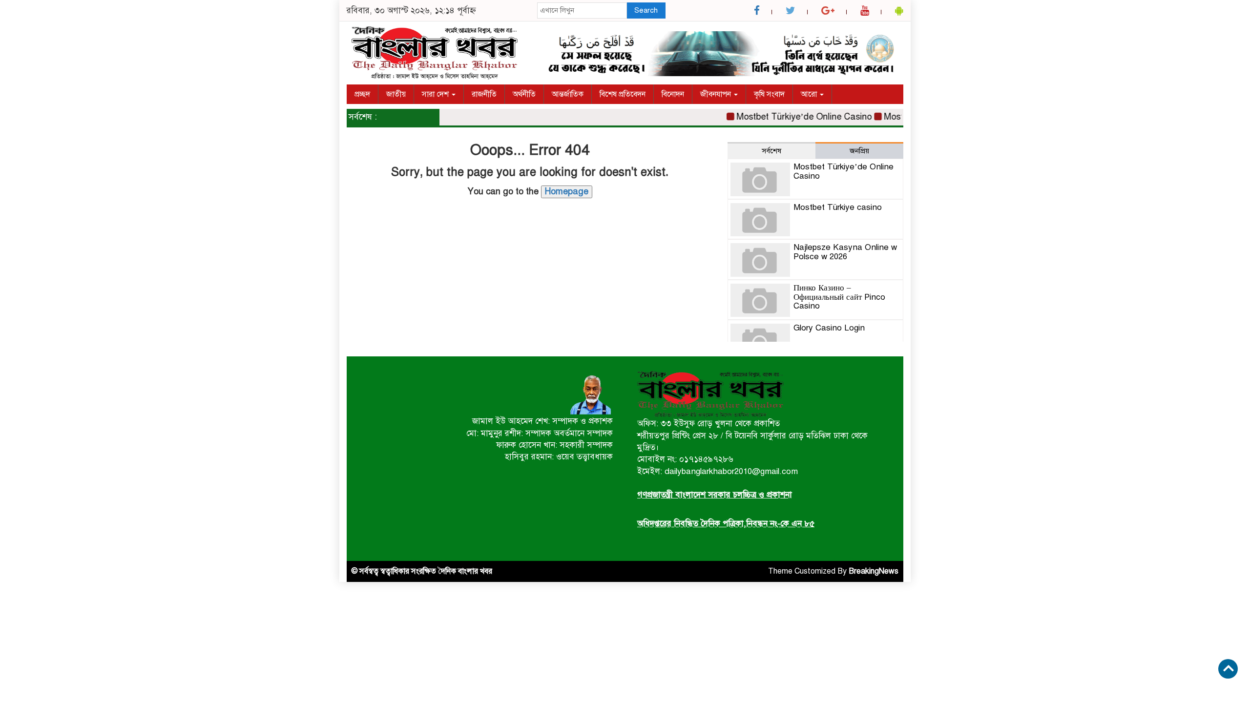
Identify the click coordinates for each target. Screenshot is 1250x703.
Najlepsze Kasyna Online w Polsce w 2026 (845, 252)
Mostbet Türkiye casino (837, 207)
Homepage (566, 191)
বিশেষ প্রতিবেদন (623, 94)
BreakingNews (873, 571)
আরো (810, 94)
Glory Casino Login (829, 328)
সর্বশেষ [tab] (771, 150)
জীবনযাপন (716, 94)
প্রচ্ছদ (362, 94)
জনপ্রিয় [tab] (859, 150)
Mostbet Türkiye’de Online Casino (793, 116)
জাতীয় (396, 94)
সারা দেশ (436, 94)
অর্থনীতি (524, 94)
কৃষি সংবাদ (769, 94)
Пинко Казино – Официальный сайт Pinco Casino (839, 297)
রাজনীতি (484, 94)
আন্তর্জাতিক (567, 94)
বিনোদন (673, 94)
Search (646, 10)
